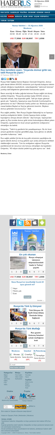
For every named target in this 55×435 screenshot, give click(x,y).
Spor (30, 16)
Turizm (11, 16)
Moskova (30, 415)
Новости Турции (7, 415)
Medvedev (22, 415)
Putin (16, 415)
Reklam (27, 386)
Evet (15, 294)
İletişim (27, 384)
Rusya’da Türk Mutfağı (27, 328)
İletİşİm (11, 21)
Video (5, 384)
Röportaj (44, 16)
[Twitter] (5, 79)
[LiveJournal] (13, 79)
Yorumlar (28, 375)
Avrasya (18, 16)
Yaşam (36, 16)
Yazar (27, 377)
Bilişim (6, 375)
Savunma (7, 379)
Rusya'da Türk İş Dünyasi (27, 306)
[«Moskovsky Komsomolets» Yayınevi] (10, 396)
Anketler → (40, 300)
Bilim (25, 16)
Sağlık (6, 377)
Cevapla (27, 297)
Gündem (39, 12)
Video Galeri (19, 377)
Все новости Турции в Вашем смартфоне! (16, 411)
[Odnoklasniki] (8, 79)
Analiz (47, 12)
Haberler (14, 12)
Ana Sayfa (5, 12)
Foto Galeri (18, 375)
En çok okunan (27, 254)
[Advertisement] (27, 184)
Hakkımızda (29, 382)
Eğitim (6, 380)
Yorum (3, 21)
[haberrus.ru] (16, 4)
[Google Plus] (16, 79)
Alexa (26, 432)
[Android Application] (42, 223)
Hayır (15, 288)
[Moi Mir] (10, 79)
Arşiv (26, 388)
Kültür (4, 16)
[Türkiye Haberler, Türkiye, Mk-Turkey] (27, 396)
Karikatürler (18, 379)
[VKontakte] (2, 79)
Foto (5, 382)
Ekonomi (31, 12)
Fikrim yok (17, 291)
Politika (23, 12)
